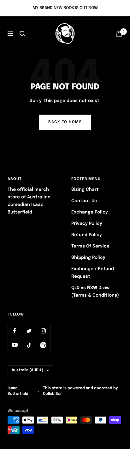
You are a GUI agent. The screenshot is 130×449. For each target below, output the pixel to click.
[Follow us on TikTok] (29, 345)
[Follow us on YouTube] (15, 345)
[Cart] (119, 34)
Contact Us (84, 201)
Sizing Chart (85, 189)
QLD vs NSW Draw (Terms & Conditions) (95, 292)
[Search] (22, 34)
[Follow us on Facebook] (15, 331)
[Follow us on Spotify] (43, 345)
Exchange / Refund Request (92, 273)
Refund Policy (86, 235)
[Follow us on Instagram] (43, 331)
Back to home (65, 122)
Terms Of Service (90, 246)
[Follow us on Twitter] (29, 331)
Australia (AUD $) (27, 370)
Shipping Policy (88, 257)
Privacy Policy (86, 223)
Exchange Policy (89, 212)
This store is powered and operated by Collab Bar (80, 391)
